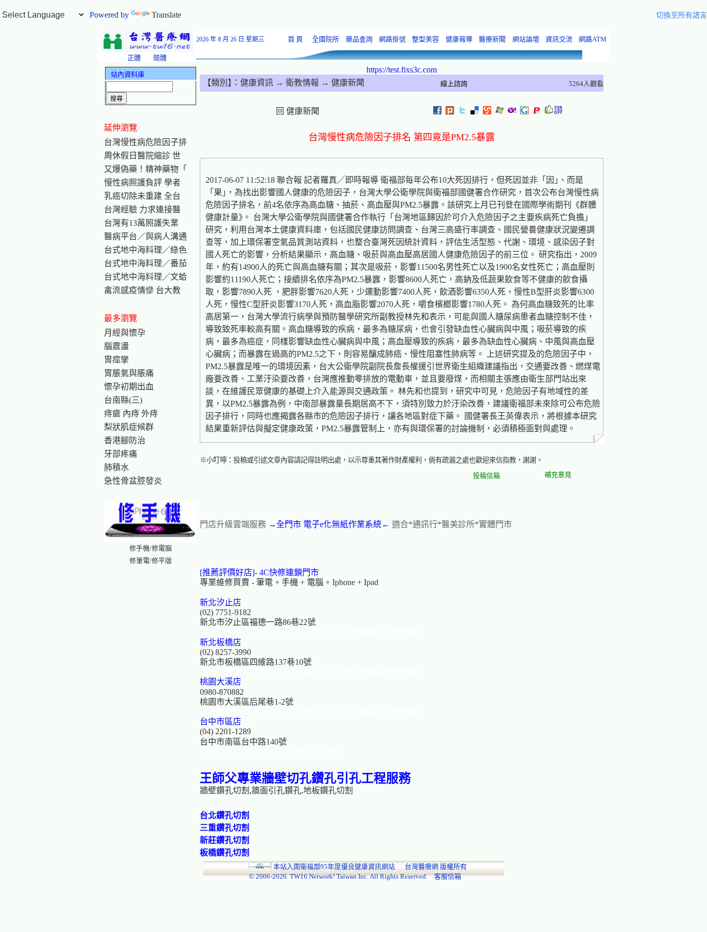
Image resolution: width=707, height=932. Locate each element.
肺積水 (116, 467)
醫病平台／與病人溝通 (145, 236)
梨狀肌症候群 (129, 427)
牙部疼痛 (120, 453)
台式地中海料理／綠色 (145, 249)
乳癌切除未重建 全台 (142, 196)
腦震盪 (116, 346)
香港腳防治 (124, 440)
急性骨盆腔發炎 (133, 480)
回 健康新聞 (297, 111)
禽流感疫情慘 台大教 (142, 290)
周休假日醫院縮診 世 (142, 155)
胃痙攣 (116, 359)
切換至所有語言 (681, 15)
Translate (166, 14)
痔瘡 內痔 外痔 (131, 413)
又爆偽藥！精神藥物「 (145, 169)
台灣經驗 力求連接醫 (142, 209)
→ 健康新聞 (341, 82)
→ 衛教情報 (296, 82)
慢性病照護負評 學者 (142, 182)
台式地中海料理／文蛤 (145, 276)
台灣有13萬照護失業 (141, 223)
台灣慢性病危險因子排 (145, 142)
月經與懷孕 (124, 332)
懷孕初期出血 (129, 386)
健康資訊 (256, 82)
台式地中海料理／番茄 (145, 263)
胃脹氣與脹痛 (129, 373)
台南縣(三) (123, 400)
